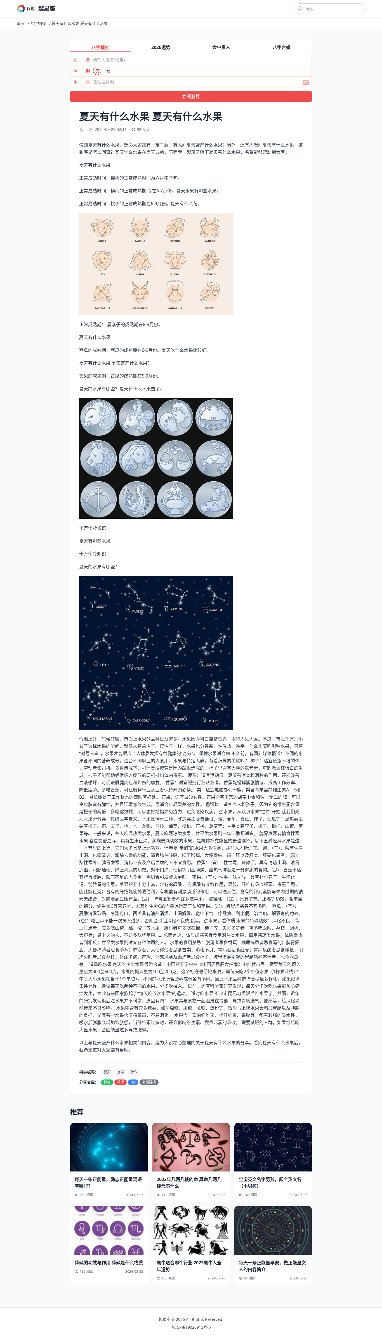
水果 (120, 1072)
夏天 (107, 1072)
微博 (120, 1082)
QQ (133, 1082)
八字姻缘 (38, 23)
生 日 (81, 82)
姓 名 (81, 60)
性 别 (81, 71)
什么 (134, 1072)
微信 (107, 1082)
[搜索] (300, 8)
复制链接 (149, 1082)
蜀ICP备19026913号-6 (191, 1327)
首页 (20, 23)
